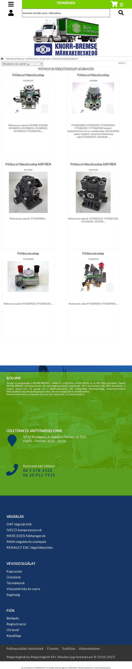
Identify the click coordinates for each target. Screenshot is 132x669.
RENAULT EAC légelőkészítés (30, 547)
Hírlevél (13, 630)
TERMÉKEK (66, 3)
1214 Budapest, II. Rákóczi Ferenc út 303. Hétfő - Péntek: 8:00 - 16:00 (54, 439)
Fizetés (53, 648)
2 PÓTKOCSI (31, 58)
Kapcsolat (14, 571)
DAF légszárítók (19, 524)
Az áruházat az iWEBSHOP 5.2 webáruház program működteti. (49, 667)
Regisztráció (16, 624)
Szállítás (68, 648)
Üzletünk (14, 577)
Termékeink (16, 583)
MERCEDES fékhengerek (26, 536)
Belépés (13, 618)
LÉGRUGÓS (44, 58)
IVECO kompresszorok (24, 530)
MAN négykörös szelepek (26, 541)
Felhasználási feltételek (25, 648)
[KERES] (121, 13)
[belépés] (11, 12)
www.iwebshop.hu (102, 667)
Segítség (13, 594)
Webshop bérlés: (86, 667)
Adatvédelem (89, 648)
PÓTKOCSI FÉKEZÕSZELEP (64, 58)
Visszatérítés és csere (23, 589)
